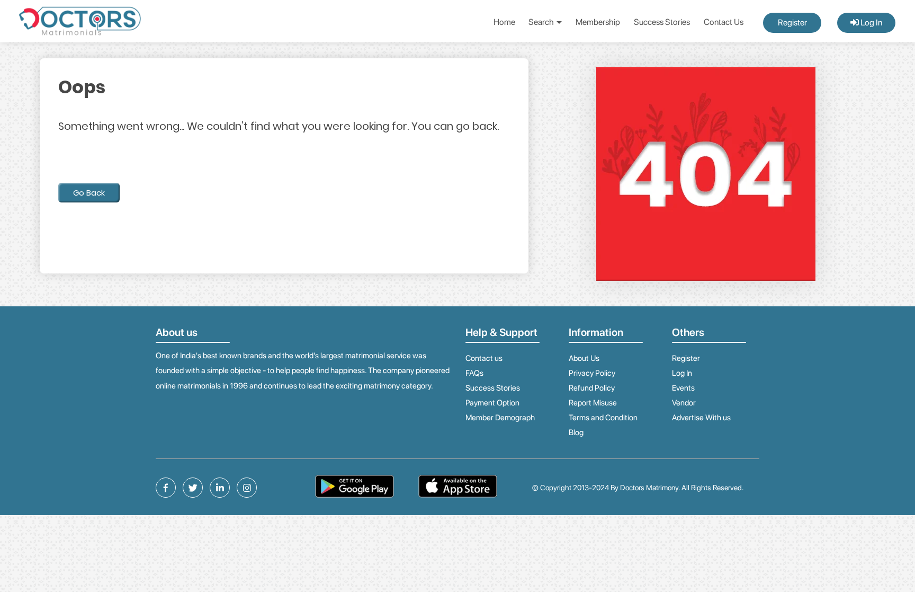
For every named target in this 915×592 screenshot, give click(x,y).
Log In (870, 22)
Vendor (684, 403)
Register (792, 22)
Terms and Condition (603, 417)
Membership (598, 22)
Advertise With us (701, 417)
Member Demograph (500, 417)
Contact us (484, 358)
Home (504, 22)
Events (683, 388)
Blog (576, 432)
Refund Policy (592, 388)
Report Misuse (593, 403)
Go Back (89, 192)
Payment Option (492, 403)
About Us (584, 358)
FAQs (474, 373)
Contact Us (723, 22)
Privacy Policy (592, 373)
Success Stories (662, 22)
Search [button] (541, 22)
